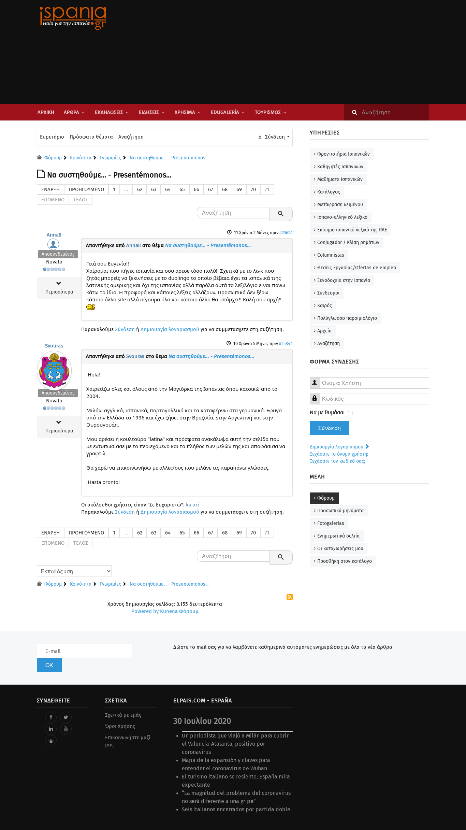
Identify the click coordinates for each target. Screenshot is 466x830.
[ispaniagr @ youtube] (66, 729)
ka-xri (192, 505)
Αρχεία (324, 331)
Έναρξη (50, 189)
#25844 (286, 343)
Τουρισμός (268, 112)
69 (239, 189)
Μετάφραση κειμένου (340, 205)
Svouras (54, 346)
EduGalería (225, 112)
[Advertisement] (301, 52)
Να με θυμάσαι (327, 412)
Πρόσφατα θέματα (91, 137)
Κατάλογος (328, 192)
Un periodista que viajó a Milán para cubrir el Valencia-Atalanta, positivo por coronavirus (235, 743)
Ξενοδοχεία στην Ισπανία (343, 280)
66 (196, 189)
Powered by (145, 611)
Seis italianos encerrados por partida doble (236, 809)
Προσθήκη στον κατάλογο (344, 561)
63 (153, 189)
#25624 (286, 232)
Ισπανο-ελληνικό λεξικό (342, 217)
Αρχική (46, 112)
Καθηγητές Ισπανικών (340, 167)
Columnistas (330, 255)
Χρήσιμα (185, 112)
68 (225, 189)
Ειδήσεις (149, 112)
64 (168, 189)
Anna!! (54, 235)
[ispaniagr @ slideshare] (51, 740)
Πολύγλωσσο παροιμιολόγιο (347, 318)
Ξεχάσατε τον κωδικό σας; (337, 461)
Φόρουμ (326, 498)
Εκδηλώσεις (109, 112)
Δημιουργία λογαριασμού (170, 329)
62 (139, 189)
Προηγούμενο (86, 189)
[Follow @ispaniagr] (66, 717)
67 (210, 189)
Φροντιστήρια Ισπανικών (343, 154)
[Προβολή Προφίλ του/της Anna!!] (54, 246)
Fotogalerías (330, 523)
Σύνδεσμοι (328, 293)
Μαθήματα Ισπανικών (340, 179)
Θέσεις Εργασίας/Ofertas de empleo (356, 268)
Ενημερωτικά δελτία (338, 536)
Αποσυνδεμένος (58, 254)
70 (253, 189)
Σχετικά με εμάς (123, 715)
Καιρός (324, 306)
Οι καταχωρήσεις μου (340, 549)
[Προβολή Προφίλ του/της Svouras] (54, 369)
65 (182, 189)
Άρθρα (71, 112)
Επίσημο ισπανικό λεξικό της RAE (352, 230)
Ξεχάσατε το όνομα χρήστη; (339, 454)
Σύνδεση (125, 329)
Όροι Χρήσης (120, 726)
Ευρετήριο (52, 137)
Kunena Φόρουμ (179, 611)
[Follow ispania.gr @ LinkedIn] (51, 729)
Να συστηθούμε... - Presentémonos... (208, 245)
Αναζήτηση (131, 137)
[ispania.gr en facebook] (51, 717)
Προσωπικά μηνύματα (340, 511)
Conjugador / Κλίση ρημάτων (348, 242)
